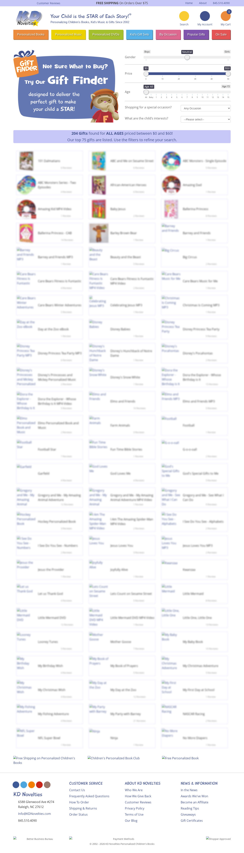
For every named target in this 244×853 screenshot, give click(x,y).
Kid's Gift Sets (139, 34)
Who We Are (134, 790)
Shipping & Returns (83, 808)
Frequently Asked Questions (89, 796)
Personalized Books (30, 34)
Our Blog (131, 820)
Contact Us (77, 790)
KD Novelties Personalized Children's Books (129, 844)
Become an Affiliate (194, 802)
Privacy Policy (134, 808)
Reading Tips (190, 808)
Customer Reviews (138, 802)
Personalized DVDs (105, 34)
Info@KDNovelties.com (34, 814)
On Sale (221, 34)
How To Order (79, 802)
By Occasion (168, 34)
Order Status (78, 814)
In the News (189, 790)
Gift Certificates (192, 820)
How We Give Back (138, 796)
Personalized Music (68, 34)
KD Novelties (27, 794)
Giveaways (188, 814)
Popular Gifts (196, 34)
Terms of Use (134, 814)
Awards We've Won (194, 796)
